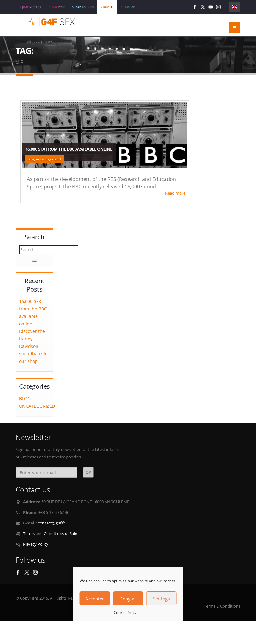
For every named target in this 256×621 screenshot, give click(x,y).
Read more (175, 193)
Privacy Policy (35, 544)
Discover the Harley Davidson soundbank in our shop (33, 346)
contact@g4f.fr (51, 523)
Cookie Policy (125, 612)
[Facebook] (195, 7)
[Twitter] (202, 7)
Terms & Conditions (222, 606)
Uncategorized (37, 406)
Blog (25, 398)
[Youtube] (210, 7)
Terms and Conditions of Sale (50, 533)
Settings (161, 598)
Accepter (94, 598)
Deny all (128, 598)
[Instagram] (218, 7)
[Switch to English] (234, 7)
